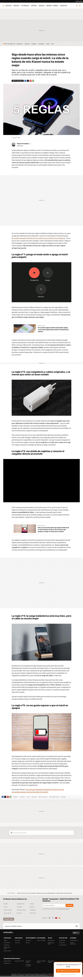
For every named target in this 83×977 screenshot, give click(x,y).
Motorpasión (51, 940)
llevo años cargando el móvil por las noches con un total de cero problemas (38, 238)
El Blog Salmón (74, 940)
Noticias (9, 5)
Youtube (56, 917)
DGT (53, 43)
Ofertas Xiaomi (8, 910)
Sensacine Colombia (28, 965)
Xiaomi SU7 (33, 913)
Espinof (28, 942)
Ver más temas (8, 919)
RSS (59, 917)
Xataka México (7, 961)
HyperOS (27, 43)
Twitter (80, 6)
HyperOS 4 (19, 43)
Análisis (41, 5)
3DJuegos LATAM (19, 961)
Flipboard (30, 81)
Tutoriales (25, 5)
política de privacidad (64, 908)
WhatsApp (41, 43)
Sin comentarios (18, 80)
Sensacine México (28, 961)
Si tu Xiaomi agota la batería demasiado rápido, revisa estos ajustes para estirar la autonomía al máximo (53, 329)
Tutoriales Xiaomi (54, 796)
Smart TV (19, 913)
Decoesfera (62, 942)
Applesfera (6, 945)
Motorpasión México (51, 961)
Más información (53, 975)
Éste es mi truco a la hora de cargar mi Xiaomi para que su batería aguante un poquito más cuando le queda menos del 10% (45, 893)
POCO (47, 43)
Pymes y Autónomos (73, 943)
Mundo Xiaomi (41, 325)
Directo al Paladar (41, 940)
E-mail (33, 81)
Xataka (5, 940)
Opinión (35, 796)
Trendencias (62, 940)
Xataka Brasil (7, 963)
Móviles (16, 5)
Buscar (76, 926)
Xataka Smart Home (7, 948)
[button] (23, 144)
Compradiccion (63, 945)
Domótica (63, 5)
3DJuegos (17, 940)
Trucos (28, 796)
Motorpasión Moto (51, 943)
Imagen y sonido (52, 5)
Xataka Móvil (7, 942)
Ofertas (34, 5)
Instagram (34, 43)
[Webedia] (79, 1)
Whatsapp (32, 910)
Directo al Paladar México (41, 961)
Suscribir (69, 905)
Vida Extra (17, 942)
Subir (75, 932)
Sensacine (28, 940)
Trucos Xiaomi (43, 796)
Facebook (77, 6)
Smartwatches (20, 903)
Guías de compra (21, 910)
